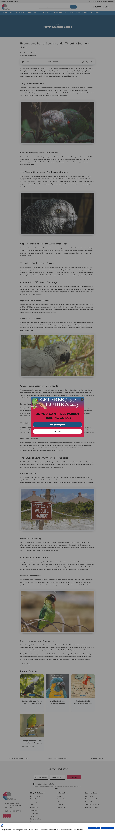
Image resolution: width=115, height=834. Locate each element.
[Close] (82, 399)
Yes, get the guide (57, 425)
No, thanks (57, 431)
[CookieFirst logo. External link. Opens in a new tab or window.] (2, 825)
